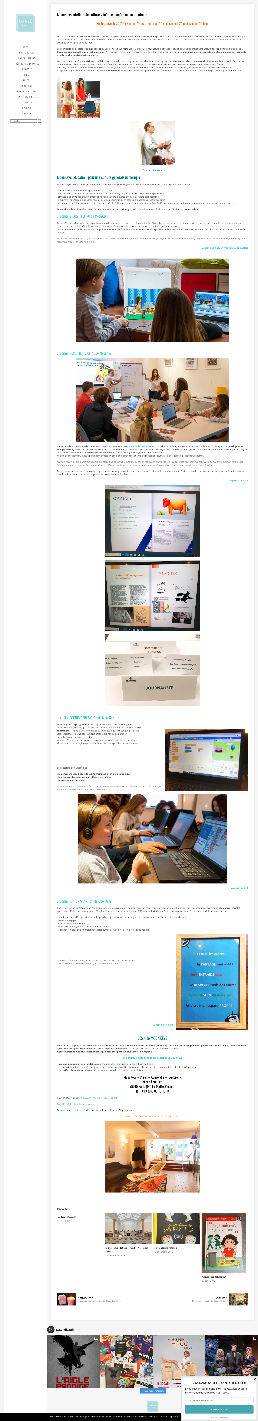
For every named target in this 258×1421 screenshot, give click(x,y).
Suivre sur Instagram (154, 1390)
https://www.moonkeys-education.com (98, 1097)
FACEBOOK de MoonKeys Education (75, 1103)
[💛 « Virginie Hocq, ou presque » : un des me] (179, 1361)
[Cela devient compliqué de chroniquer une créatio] (73, 1361)
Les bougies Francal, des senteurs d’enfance (100, 1301)
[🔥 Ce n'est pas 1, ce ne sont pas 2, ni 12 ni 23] (126, 1361)
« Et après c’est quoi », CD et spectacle (208, 1301)
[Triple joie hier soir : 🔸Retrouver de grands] (231, 1361)
